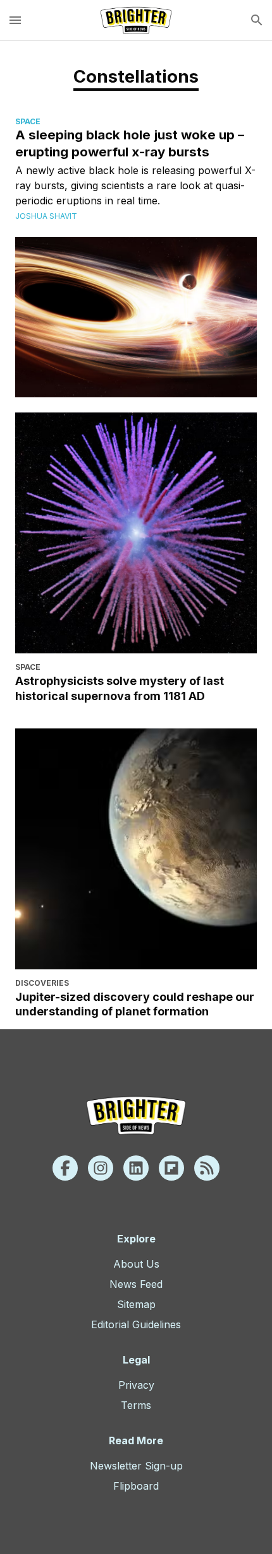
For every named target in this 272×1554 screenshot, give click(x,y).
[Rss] (206, 1168)
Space (27, 121)
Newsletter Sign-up (136, 1465)
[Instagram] (100, 1168)
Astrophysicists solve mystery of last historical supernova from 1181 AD (119, 688)
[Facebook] (65, 1168)
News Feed (136, 1284)
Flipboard (136, 1486)
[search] (256, 20)
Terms (136, 1405)
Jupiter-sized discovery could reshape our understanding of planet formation (134, 1004)
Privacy (136, 1385)
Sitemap (136, 1304)
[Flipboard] (171, 1168)
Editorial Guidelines (136, 1324)
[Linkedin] (136, 1168)
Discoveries (42, 983)
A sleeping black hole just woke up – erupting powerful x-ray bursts (129, 143)
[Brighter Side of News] (136, 20)
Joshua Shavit (46, 216)
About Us (136, 1264)
